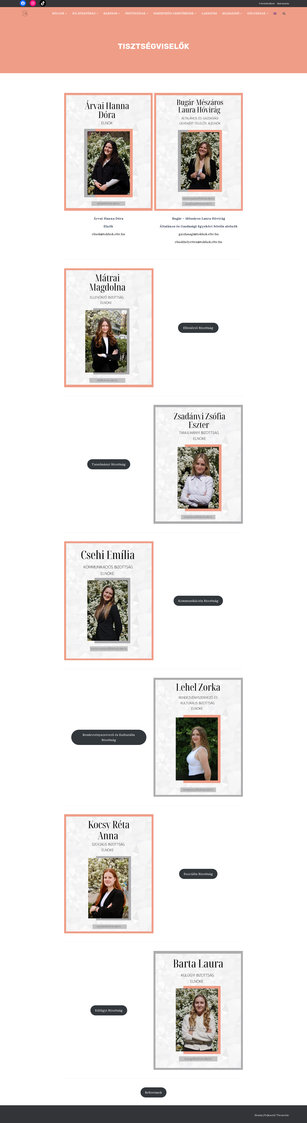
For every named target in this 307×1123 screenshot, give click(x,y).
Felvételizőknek (267, 3)
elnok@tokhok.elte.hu (108, 234)
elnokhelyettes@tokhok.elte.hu (198, 242)
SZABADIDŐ (231, 13)
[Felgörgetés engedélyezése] (300, 1115)
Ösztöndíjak (135, 13)
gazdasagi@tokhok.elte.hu (199, 234)
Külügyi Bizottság (109, 1010)
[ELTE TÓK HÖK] (24, 13)
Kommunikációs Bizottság (198, 601)
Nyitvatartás (283, 3)
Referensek (153, 1092)
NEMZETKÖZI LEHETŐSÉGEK (173, 13)
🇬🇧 (275, 13)
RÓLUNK (58, 13)
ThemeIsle (282, 1115)
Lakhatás (209, 13)
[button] (66, 13)
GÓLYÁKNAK (256, 13)
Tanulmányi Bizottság (109, 464)
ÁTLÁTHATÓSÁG (84, 13)
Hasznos (110, 13)
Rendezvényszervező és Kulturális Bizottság (109, 737)
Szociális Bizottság (198, 874)
